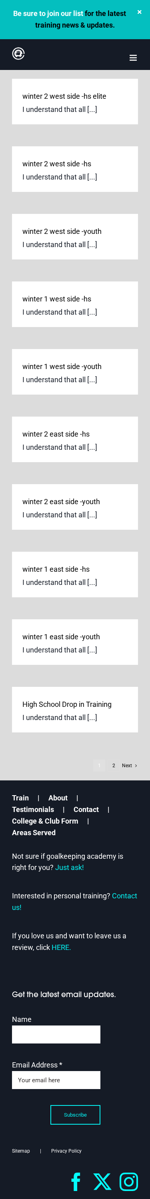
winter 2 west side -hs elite (64, 96)
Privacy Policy (66, 1151)
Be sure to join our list (48, 13)
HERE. (61, 947)
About (58, 798)
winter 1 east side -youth (61, 636)
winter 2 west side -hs (56, 164)
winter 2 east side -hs (56, 434)
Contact (86, 809)
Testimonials (33, 809)
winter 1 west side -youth (62, 366)
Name (22, 1019)
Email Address (37, 1065)
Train (20, 798)
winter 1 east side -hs (56, 569)
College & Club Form (45, 821)
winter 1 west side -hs (56, 299)
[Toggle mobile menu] (134, 58)
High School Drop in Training (67, 704)
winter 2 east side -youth (61, 501)
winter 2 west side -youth (62, 231)
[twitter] (102, 1182)
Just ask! (69, 867)
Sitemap (21, 1151)
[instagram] (129, 1182)
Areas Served (34, 832)
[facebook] (76, 1182)
